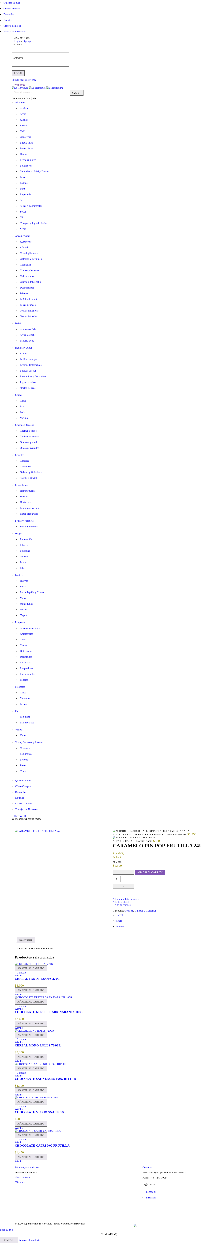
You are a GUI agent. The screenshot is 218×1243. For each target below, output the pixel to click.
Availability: (119, 853)
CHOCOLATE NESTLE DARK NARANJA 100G (49, 1012)
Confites (128, 910)
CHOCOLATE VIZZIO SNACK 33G (40, 1112)
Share (119, 920)
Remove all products (29, 1240)
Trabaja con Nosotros (15, 31)
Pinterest (120, 926)
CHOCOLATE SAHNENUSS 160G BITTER (45, 1078)
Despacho (9, 14)
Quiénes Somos (12, 2)
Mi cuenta (20, 1182)
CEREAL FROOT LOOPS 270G (37, 978)
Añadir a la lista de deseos (126, 899)
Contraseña (17, 58)
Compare (9, 1240)
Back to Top (6, 1229)
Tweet (119, 915)
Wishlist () (20, 85)
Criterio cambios (12, 25)
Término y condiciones (27, 1167)
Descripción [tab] (26, 940)
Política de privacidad (26, 1172)
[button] (31, 968)
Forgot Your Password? (24, 79)
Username (17, 44)
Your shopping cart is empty (26, 818)
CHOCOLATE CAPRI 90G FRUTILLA (42, 1145)
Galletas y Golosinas (145, 910)
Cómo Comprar (12, 8)
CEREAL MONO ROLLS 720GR (38, 1045)
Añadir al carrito (150, 872)
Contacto (147, 1167)
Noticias (8, 20)
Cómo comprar (22, 1177)
